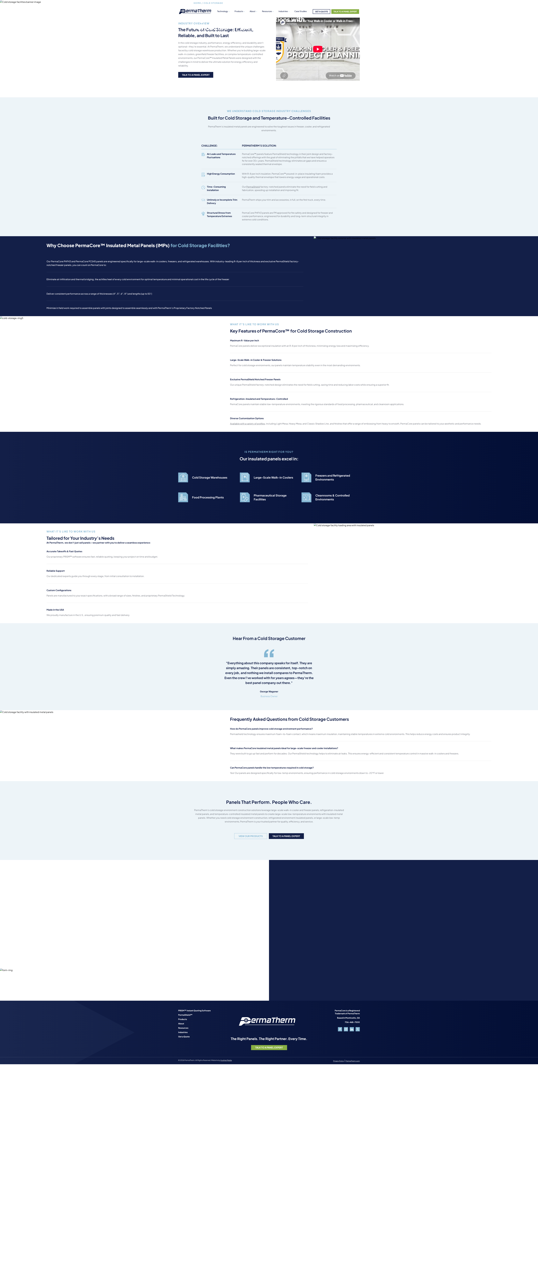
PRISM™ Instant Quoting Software (194, 1010)
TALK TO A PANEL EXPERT (345, 11)
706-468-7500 (352, 1022)
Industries (283, 11)
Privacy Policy (338, 1061)
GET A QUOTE (321, 11)
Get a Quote (184, 1036)
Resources (183, 1028)
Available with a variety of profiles (247, 423)
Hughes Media (226, 1060)
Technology (222, 11)
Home (197, 3)
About (252, 11)
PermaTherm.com (353, 1061)
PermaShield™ (185, 1015)
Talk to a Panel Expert (196, 74)
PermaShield (253, 186)
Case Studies (300, 11)
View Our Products (251, 836)
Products (239, 11)
